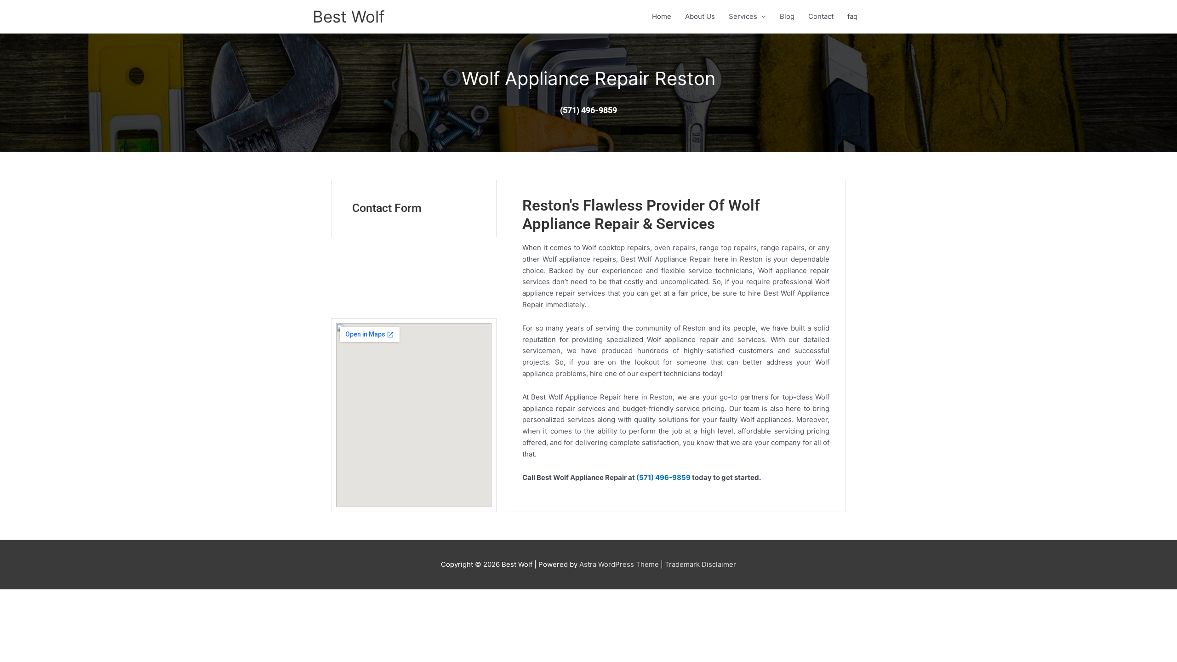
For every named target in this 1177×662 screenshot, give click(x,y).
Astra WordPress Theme (619, 564)
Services (743, 16)
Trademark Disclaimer (700, 564)
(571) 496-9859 (663, 477)
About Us (700, 16)
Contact (821, 16)
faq (852, 16)
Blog (787, 16)
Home (661, 16)
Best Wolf (349, 16)
